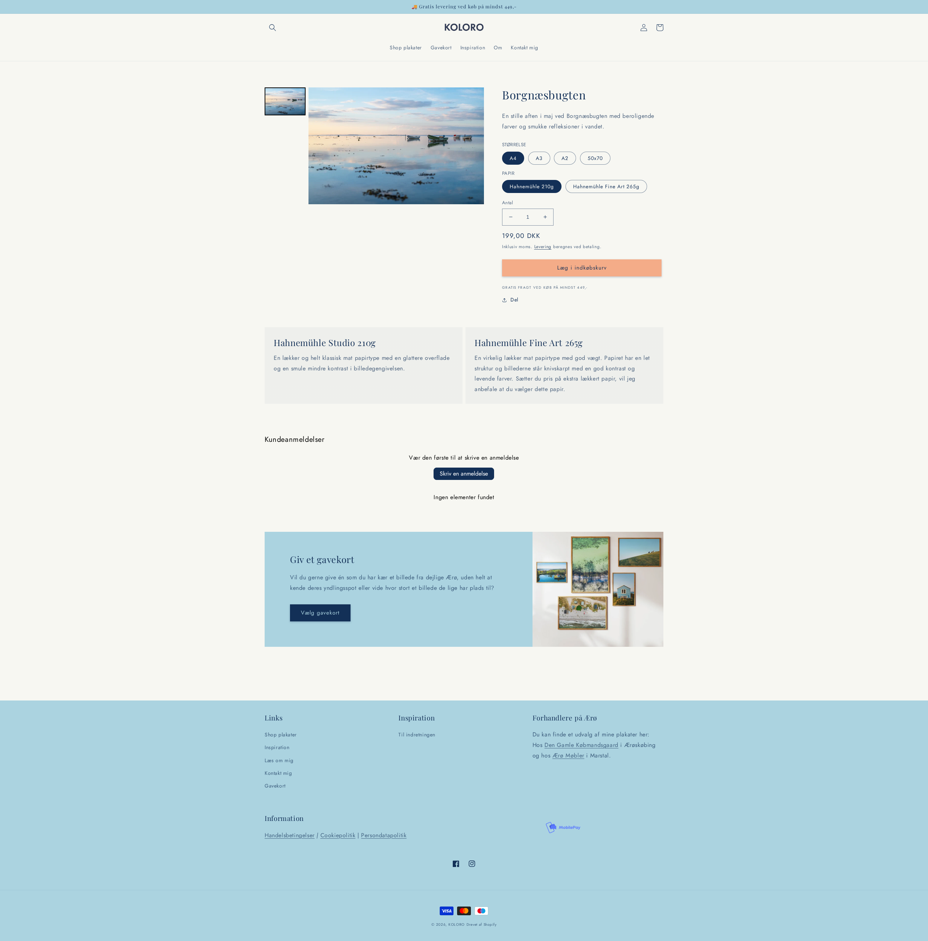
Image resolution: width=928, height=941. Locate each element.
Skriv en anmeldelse (464, 473)
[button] (273, 28)
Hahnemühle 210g (532, 186)
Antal (507, 202)
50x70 (595, 158)
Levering (543, 246)
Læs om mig (279, 760)
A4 (513, 158)
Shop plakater (281, 734)
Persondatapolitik (383, 835)
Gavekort (275, 785)
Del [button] (514, 299)
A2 (565, 158)
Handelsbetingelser (290, 835)
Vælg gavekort (320, 613)
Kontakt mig (278, 773)
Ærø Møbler (568, 755)
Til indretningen (416, 734)
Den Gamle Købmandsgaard (581, 745)
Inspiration (277, 747)
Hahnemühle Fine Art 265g (606, 186)
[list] (396, 145)
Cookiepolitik (338, 835)
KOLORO (456, 924)
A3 (539, 158)
